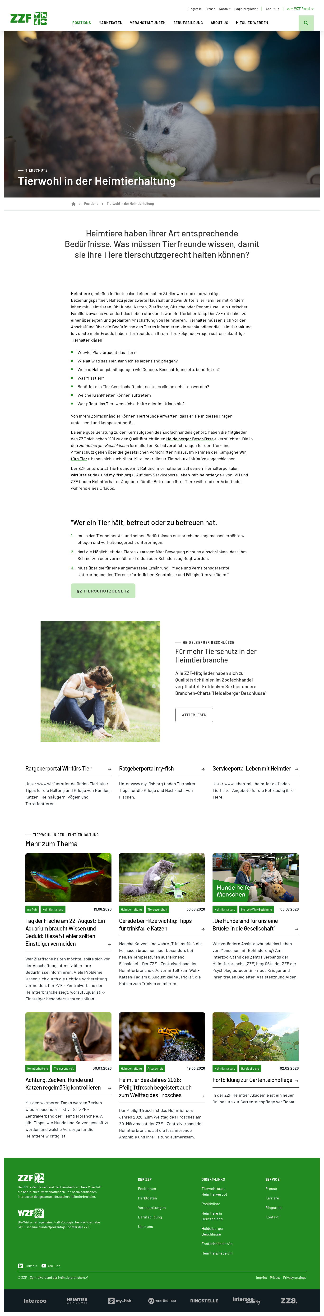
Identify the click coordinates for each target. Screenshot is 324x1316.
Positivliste (211, 1203)
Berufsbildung (188, 22)
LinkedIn (30, 1266)
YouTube (54, 1266)
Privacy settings (294, 1277)
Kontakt (225, 9)
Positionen (147, 1188)
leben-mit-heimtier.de (201, 474)
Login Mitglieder (246, 9)
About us (219, 22)
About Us (272, 9)
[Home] (73, 204)
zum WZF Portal (298, 9)
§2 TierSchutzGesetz (103, 590)
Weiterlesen (194, 715)
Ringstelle (194, 9)
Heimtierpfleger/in (217, 1253)
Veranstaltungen (148, 22)
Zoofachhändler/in (217, 1243)
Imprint (261, 1277)
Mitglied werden (252, 22)
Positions (81, 22)
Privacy (275, 1277)
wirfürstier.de (84, 474)
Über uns (145, 1226)
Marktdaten (111, 22)
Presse (210, 9)
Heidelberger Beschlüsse (190, 438)
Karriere (272, 1198)
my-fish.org (120, 474)
